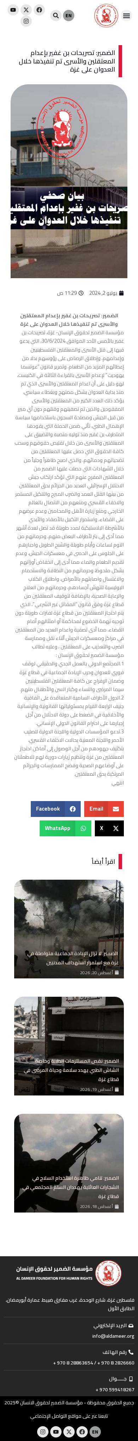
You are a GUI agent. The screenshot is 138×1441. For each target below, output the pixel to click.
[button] (126, 15)
